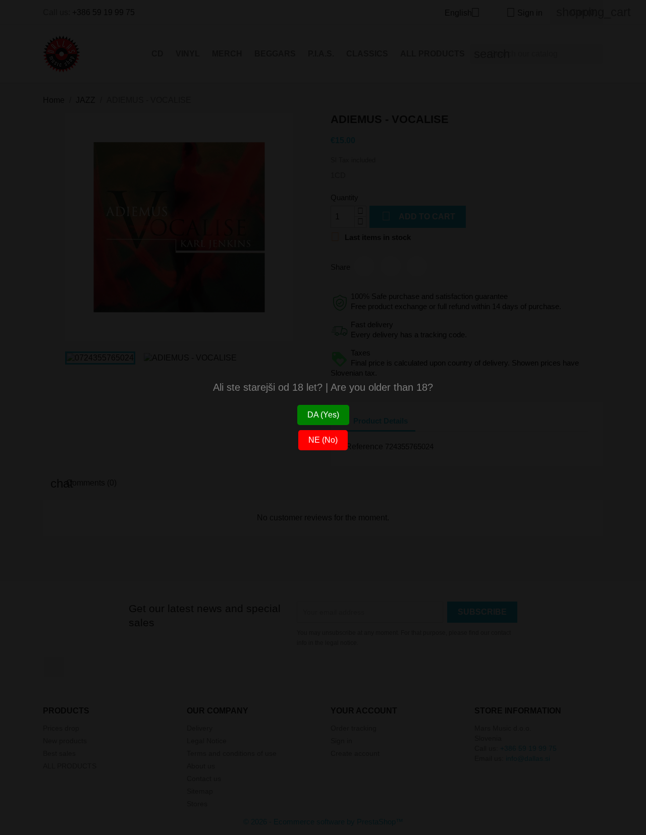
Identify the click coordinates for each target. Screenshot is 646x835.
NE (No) (323, 440)
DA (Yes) (323, 414)
